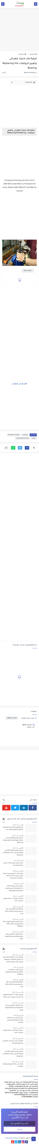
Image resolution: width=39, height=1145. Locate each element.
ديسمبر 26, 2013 (17, 1062)
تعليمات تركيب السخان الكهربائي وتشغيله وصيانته (12, 1042)
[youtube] (6, 807)
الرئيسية (32, 54)
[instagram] (23, 1141)
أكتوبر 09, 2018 (17, 871)
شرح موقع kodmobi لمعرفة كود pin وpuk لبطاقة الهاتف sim (13, 828)
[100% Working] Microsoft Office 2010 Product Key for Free (14, 911)
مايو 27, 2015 (18, 860)
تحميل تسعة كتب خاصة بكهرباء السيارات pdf (13, 900)
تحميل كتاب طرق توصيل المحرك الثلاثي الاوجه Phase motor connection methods (13, 876)
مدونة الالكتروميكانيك (22, 438)
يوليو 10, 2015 (18, 967)
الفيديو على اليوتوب (19, 384)
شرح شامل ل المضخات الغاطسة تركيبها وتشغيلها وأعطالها (14, 972)
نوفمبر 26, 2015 (17, 1039)
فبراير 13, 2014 (17, 825)
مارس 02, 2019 (17, 919)
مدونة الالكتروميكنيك (11, 1138)
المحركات (21, 54)
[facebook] (32, 807)
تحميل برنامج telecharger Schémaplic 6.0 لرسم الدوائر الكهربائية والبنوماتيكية (14, 888)
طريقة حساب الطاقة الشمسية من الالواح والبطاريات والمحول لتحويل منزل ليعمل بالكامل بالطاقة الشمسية (13, 959)
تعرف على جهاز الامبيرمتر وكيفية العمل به (13, 1065)
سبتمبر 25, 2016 (17, 955)
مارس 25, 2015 (17, 932)
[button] (27, 448)
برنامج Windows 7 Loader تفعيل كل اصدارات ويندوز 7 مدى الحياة (13, 996)
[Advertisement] (19, 29)
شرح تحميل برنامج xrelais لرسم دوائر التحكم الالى (13, 864)
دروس (34, 438)
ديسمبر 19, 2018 (17, 992)
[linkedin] (24, 807)
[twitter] (15, 807)
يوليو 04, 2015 (18, 1015)
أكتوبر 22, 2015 (17, 848)
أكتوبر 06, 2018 (17, 907)
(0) (3, 73)
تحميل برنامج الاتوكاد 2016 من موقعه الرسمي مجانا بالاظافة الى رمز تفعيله (12, 853)
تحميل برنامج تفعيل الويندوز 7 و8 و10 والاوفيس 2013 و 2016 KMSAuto (13, 924)
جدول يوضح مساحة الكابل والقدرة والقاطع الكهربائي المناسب (15, 1020)
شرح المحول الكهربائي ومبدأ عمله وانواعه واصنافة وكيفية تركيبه (14, 936)
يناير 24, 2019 (18, 884)
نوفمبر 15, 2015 (17, 835)
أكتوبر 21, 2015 (17, 896)
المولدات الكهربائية (13, 435)
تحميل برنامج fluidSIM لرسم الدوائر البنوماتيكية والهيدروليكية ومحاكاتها (13, 840)
